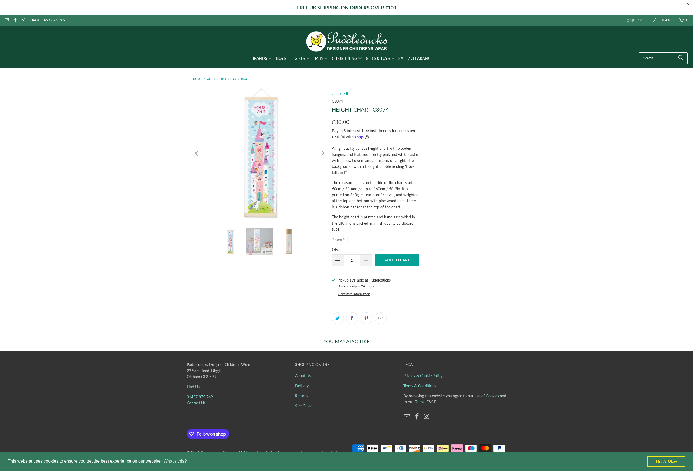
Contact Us (196, 403)
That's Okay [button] (666, 461)
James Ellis (340, 93)
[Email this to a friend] (381, 318)
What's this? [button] (175, 461)
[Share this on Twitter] (338, 318)
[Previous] (197, 153)
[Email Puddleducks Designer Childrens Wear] (6, 20)
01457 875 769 (200, 397)
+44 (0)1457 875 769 (48, 20)
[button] (261, 58)
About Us (303, 375)
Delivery (302, 386)
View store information (354, 294)
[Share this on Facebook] (352, 318)
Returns (301, 396)
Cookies (492, 396)
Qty (335, 249)
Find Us (193, 386)
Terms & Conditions (419, 386)
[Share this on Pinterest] (366, 318)
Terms (419, 402)
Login (664, 20)
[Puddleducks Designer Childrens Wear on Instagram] (23, 20)
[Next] (322, 153)
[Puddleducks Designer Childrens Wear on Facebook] (14, 20)
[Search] (681, 58)
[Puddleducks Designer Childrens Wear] (346, 41)
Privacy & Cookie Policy (422, 375)
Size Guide (303, 406)
